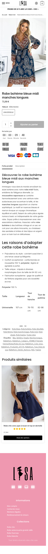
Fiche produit (7, 166)
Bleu (14, 338)
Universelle (8, 112)
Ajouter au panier (29, 124)
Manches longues (36, 338)
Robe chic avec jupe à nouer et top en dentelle (23, 426)
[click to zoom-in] (23, 52)
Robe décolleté (37, 329)
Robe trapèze (21, 335)
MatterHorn (7, 341)
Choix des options (23, 438)
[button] (11, 123)
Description (20, 166)
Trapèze (38, 350)
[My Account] (36, 3)
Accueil (4, 15)
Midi (32, 350)
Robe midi (12, 15)
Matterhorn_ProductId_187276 (12, 347)
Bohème (20, 338)
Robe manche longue (21, 332)
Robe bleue (16, 329)
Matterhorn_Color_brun (34, 344)
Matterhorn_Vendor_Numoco (19, 350)
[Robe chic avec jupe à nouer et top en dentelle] (23, 393)
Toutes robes (31, 335)
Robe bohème (26, 329)
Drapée (26, 338)
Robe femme (8, 332)
